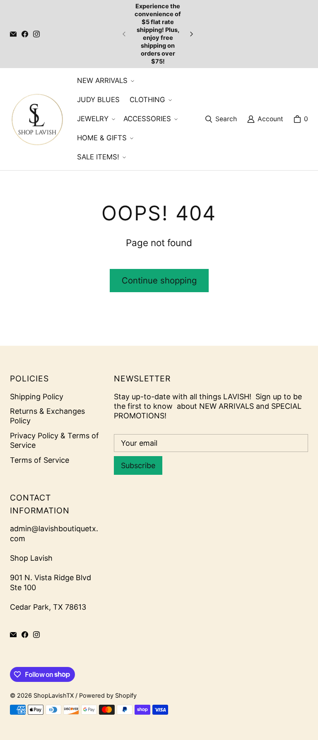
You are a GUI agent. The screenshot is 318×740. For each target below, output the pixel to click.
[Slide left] (124, 34)
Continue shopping (159, 280)
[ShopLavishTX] (37, 119)
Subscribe (138, 465)
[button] (104, 80)
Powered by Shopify (108, 695)
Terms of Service (39, 460)
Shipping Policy (36, 396)
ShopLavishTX (54, 695)
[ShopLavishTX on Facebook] (25, 34)
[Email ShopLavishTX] (13, 34)
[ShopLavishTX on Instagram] (36, 34)
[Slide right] (191, 34)
